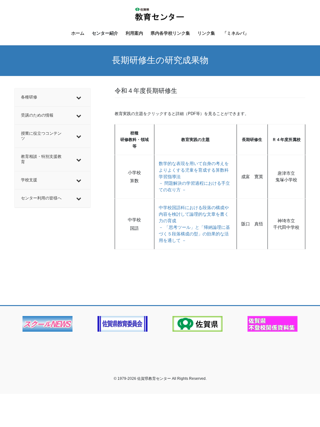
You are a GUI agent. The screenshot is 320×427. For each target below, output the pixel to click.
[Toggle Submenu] (79, 97)
